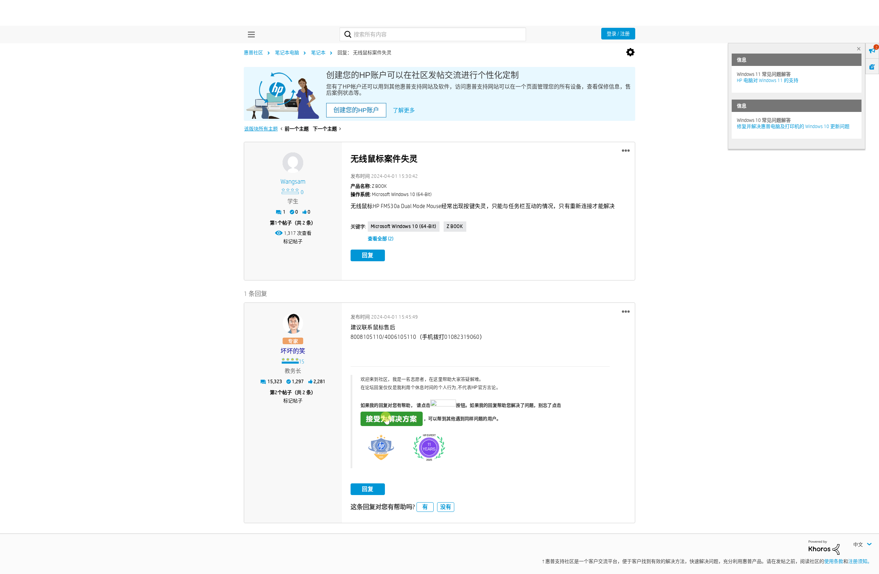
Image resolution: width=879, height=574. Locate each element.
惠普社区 (253, 52)
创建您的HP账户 (356, 110)
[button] (626, 150)
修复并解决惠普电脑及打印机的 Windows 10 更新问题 (793, 126)
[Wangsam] (293, 162)
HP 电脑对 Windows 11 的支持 (767, 80)
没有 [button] (445, 506)
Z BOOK (455, 226)
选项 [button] (630, 52)
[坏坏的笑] (293, 323)
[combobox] (433, 34)
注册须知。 (860, 561)
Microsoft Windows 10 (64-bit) (403, 226)
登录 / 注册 (618, 34)
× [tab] (858, 48)
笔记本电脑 (287, 52)
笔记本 (318, 52)
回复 (368, 255)
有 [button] (425, 506)
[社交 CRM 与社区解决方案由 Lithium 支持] (824, 547)
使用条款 (833, 561)
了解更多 (404, 110)
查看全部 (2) (380, 239)
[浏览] (249, 34)
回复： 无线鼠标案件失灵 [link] (364, 52)
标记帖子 (292, 241)
